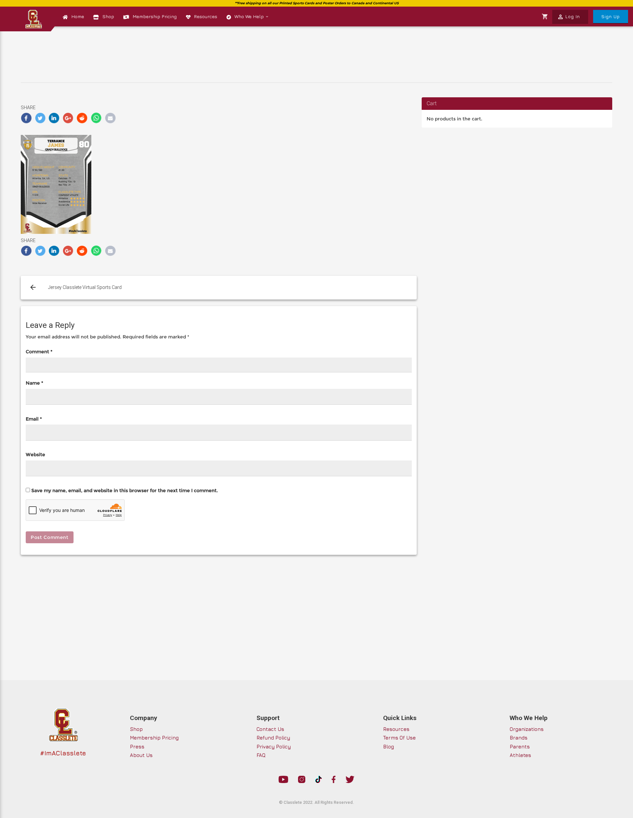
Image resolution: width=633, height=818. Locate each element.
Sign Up (610, 16)
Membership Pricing (155, 16)
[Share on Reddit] (82, 117)
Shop (108, 16)
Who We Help (249, 16)
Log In (568, 17)
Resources (205, 16)
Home (77, 16)
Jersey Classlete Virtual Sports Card (85, 287)
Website (35, 454)
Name (34, 383)
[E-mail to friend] (110, 117)
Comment (39, 352)
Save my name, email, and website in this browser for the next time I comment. (124, 490)
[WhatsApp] (96, 117)
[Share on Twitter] (40, 117)
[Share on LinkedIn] (54, 117)
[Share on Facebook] (26, 117)
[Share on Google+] (68, 117)
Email (34, 419)
